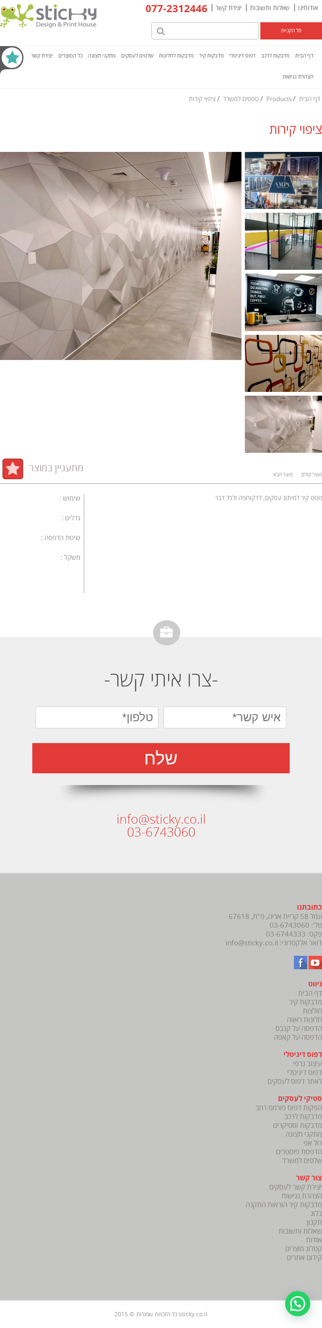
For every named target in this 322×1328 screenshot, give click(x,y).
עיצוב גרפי (307, 1063)
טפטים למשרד (241, 99)
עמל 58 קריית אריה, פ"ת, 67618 (275, 916)
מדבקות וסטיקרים (297, 1125)
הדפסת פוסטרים (299, 1152)
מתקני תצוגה (102, 55)
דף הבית (304, 55)
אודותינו (308, 8)
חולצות (312, 1011)
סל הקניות (291, 31)
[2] (283, 181)
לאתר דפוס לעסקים (294, 1081)
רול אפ (313, 1143)
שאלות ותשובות (270, 8)
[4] (283, 364)
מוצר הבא (283, 475)
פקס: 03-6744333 (294, 934)
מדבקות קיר (211, 55)
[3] (283, 303)
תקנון (314, 1222)
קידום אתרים (304, 1257)
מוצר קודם (311, 475)
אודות (314, 1240)
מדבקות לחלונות (176, 55)
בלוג (316, 1213)
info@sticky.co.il (161, 819)
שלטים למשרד (302, 1160)
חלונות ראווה (304, 1019)
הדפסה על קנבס (298, 1028)
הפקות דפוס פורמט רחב (288, 1108)
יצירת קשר (229, 8)
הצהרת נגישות (298, 76)
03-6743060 (161, 832)
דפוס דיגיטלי (242, 55)
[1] (283, 242)
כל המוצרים (70, 55)
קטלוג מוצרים (303, 1249)
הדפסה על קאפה (298, 1037)
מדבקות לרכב (275, 55)
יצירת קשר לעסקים (295, 1187)
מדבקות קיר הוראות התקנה (284, 1204)
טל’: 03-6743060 (296, 925)
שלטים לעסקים (137, 55)
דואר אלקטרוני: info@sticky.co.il (274, 943)
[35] (283, 425)
